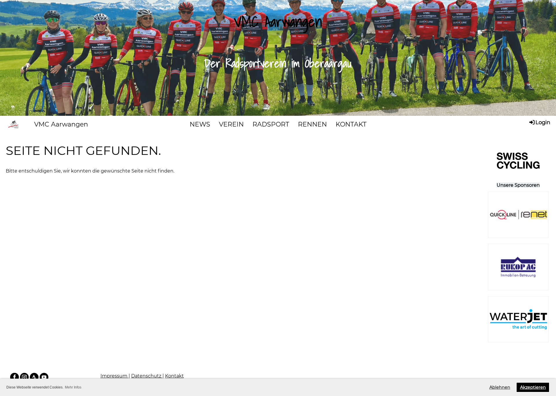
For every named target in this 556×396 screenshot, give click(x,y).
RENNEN (312, 124)
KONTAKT (351, 124)
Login (542, 122)
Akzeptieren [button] (533, 387)
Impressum (114, 376)
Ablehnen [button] (499, 387)
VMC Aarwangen (61, 124)
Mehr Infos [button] (73, 387)
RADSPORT (271, 124)
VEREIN (231, 124)
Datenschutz (146, 376)
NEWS (200, 124)
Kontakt (174, 376)
